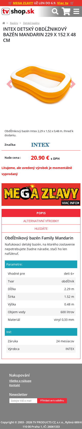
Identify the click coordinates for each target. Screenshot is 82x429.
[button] (9, 84)
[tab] (66, 11)
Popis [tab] (41, 213)
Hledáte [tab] (41, 228)
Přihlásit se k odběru (52, 400)
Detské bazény (31, 23)
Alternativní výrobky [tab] (41, 221)
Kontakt (14, 385)
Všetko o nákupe (20, 381)
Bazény (14, 23)
